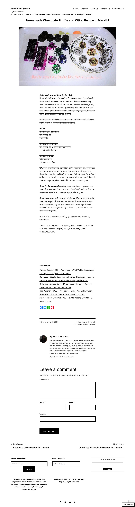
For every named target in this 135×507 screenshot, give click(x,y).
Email (72, 402)
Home (75, 9)
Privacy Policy (118, 9)
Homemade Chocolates (28, 14)
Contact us (105, 9)
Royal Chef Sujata (20, 8)
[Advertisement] (67, 249)
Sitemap (84, 9)
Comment (44, 380)
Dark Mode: (127, 504)
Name (42, 402)
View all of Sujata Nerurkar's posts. (62, 357)
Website (42, 414)
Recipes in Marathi (89, 324)
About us (94, 9)
